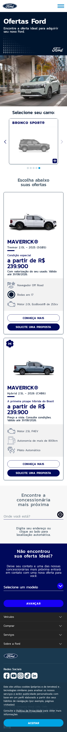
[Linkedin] (34, 675)
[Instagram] (21, 675)
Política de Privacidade (29, 711)
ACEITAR (33, 723)
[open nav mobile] (61, 6)
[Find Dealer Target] (60, 514)
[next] (62, 142)
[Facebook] (7, 675)
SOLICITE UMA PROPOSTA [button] (33, 327)
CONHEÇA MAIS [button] (33, 318)
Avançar (33, 603)
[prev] (4, 142)
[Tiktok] (27, 675)
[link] (10, 5)
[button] (33, 37)
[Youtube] (14, 675)
